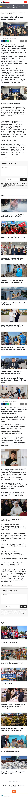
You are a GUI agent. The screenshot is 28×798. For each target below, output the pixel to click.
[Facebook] (2, 41)
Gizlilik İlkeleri (21, 785)
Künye (10, 785)
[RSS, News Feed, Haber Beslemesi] (14, 791)
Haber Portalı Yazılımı (8, 795)
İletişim (14, 785)
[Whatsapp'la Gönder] (8, 41)
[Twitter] (4, 41)
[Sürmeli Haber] (5, 2)
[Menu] (25, 2)
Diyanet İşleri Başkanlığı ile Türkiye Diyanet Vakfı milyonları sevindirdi (16, 6)
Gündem (11, 11)
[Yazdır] (10, 41)
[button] (21, 41)
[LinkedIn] (6, 41)
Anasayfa (5, 11)
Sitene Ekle (13, 786)
